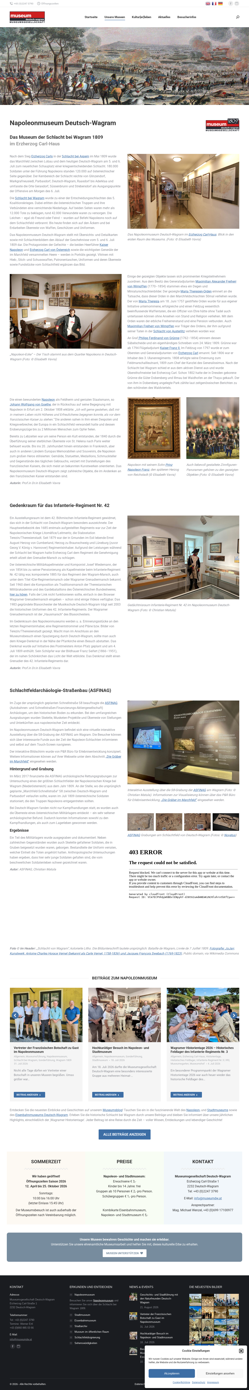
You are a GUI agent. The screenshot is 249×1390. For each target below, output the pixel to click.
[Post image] (133, 1297)
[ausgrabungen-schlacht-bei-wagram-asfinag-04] (226, 822)
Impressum (213, 1382)
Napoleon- (193, 1110)
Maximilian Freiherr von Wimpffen (150, 326)
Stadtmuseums (217, 1110)
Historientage (213, 1056)
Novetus (229, 835)
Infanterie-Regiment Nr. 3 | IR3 (212, 1060)
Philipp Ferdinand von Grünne (158, 338)
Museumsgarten (180, 1063)
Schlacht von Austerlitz (169, 331)
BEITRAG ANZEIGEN (27, 1094)
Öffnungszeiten (50, 3)
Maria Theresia (149, 301)
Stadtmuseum (100, 1060)
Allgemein (19, 1056)
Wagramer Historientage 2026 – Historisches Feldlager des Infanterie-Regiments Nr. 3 (202, 1050)
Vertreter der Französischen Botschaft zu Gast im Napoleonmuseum (155, 1318)
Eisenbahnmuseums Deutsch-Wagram (41, 1115)
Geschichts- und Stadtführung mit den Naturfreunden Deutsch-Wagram (159, 1298)
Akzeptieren (171, 1373)
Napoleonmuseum (57, 1056)
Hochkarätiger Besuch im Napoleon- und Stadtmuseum (156, 1335)
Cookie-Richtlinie (181, 1382)
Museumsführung (36, 1056)
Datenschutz (198, 1382)
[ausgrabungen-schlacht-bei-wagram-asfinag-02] (169, 822)
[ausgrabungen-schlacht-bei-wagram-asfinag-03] (197, 822)
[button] (241, 1351)
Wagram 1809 (63, 1060)
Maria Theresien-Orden (196, 291)
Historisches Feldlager (183, 1060)
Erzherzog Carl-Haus (202, 234)
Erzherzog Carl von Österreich (50, 250)
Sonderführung (47, 1060)
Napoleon (48, 399)
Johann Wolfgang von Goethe (30, 404)
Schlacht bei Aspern (75, 156)
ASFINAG (111, 703)
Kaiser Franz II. (170, 348)
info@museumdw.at (208, 1198)
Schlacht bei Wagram (29, 198)
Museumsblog (112, 1110)
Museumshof (197, 1063)
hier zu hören (18, 594)
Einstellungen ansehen (220, 1373)
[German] (220, 3)
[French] (214, 3)
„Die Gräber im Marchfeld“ (179, 800)
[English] (208, 3)
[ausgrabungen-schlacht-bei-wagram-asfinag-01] (140, 822)
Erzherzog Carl (188, 353)
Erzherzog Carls (42, 156)
